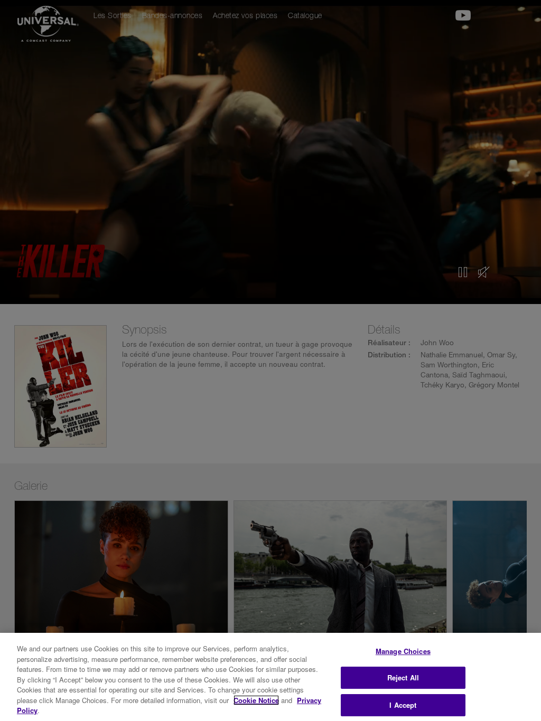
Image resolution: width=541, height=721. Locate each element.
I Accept (402, 705)
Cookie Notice (256, 700)
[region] (270, 677)
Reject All (403, 677)
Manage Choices (403, 651)
